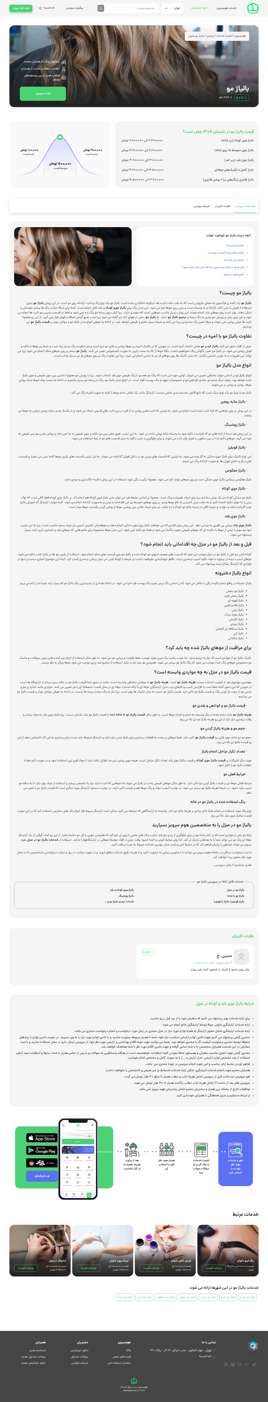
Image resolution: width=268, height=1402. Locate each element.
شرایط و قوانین (79, 1363)
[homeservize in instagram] (239, 1366)
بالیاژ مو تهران (247, 1297)
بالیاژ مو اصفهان (165, 1297)
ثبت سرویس (43, 93)
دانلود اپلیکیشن (200, 8)
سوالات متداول (79, 1357)
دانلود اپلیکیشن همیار (33, 1363)
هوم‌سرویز (240, 36)
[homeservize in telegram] (254, 1366)
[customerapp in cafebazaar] (42, 1163)
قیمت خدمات (224, 36)
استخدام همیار (37, 1351)
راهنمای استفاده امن (119, 1363)
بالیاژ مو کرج (228, 1297)
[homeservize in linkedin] (232, 1366)
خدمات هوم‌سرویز (226, 8)
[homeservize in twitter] (246, 1366)
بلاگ (128, 1351)
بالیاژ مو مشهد (187, 1297)
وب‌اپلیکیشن (42, 1176)
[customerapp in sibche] (42, 1137)
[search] (101, 8)
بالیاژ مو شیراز (208, 1297)
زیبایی (210, 36)
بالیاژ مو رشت (124, 1297)
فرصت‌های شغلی (122, 1357)
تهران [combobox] (177, 8)
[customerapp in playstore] (42, 1150)
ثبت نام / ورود (21, 8)
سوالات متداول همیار (33, 1357)
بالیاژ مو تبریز (144, 1297)
